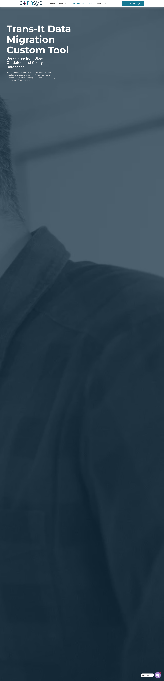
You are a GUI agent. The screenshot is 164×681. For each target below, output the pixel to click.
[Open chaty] (158, 675)
